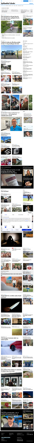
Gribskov (2, 272)
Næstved (2, 60)
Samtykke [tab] (6, 214)
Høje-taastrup (24, 294)
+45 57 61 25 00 (5, 440)
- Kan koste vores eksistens (28, 17)
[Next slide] (32, 102)
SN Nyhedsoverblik (3, 5)
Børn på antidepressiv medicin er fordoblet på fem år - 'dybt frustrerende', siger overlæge (28, 179)
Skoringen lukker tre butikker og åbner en (28, 49)
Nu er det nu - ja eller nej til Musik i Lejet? (5, 249)
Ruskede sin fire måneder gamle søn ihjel (16, 146)
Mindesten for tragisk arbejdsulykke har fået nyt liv (27, 370)
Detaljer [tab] (13, 214)
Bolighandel (27, 64)
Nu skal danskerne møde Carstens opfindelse (16, 260)
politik (26, 45)
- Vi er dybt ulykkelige (27, 28)
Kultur (26, 70)
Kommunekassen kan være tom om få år (11, 274)
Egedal (24, 282)
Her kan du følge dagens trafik (16, 249)
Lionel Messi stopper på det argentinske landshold (27, 204)
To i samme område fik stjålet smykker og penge (5, 11)
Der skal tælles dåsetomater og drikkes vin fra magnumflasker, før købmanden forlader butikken (6, 358)
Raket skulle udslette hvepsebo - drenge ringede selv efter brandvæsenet (6, 62)
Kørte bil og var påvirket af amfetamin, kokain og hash (25, 11)
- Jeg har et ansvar (28, 400)
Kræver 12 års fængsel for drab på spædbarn (27, 260)
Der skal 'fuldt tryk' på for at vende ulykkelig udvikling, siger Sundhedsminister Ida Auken (10, 171)
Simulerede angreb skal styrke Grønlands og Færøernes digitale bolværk (28, 62)
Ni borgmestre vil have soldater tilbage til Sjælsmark (17, 157)
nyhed (25, 42)
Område (10, 5)
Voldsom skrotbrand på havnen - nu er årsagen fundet (28, 389)
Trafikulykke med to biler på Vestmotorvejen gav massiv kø (17, 400)
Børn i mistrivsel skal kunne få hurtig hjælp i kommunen (28, 168)
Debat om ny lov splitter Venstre (27, 249)
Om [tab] (28, 214)
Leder (27, 128)
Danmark (25, 128)
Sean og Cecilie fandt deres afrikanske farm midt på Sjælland (27, 422)
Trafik (26, 67)
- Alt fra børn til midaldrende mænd (10, 114)
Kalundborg (24, 368)
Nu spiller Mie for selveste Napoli (28, 284)
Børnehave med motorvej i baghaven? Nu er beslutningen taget (6, 73)
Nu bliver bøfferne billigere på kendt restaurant (16, 73)
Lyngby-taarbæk (25, 336)
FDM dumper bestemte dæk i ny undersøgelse (9, 338)
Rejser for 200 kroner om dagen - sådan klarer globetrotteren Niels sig (27, 273)
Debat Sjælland (28, 113)
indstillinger (26, 220)
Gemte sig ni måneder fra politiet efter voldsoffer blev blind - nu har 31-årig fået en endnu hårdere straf (16, 316)
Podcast (5, 168)
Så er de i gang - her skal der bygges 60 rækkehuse (27, 57)
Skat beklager (25, 46)
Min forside (7, 5)
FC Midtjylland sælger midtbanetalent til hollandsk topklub (27, 193)
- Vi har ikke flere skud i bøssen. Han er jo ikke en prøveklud (6, 261)
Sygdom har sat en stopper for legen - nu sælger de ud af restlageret (6, 85)
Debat (16, 5)
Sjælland (2, 132)
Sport (22, 5)
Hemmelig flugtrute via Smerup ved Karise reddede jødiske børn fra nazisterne (5, 315)
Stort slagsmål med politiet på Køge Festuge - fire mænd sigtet (28, 315)
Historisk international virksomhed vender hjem (27, 338)
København (24, 45)
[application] (6, 102)
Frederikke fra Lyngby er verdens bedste (27, 327)
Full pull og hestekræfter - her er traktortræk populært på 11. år (10, 413)
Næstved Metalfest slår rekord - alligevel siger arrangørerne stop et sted (17, 389)
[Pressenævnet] (20, 439)
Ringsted (13, 144)
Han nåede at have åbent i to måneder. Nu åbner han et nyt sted (11, 370)
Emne (12, 5)
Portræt (27, 420)
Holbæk (24, 67)
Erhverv (15, 5)
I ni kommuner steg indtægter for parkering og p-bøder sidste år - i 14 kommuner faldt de (6, 134)
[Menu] (32, 1)
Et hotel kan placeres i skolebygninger (27, 78)
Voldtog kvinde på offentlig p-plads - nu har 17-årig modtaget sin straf (11, 43)
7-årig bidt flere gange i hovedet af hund (16, 84)
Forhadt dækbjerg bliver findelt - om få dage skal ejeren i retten (28, 411)
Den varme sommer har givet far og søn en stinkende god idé (28, 357)
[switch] (13, 227)
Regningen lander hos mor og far (28, 130)
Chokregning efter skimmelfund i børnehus (5, 400)
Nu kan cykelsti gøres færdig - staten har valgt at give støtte (27, 69)
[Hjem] (1, 1)
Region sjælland (3, 336)
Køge (23, 26)
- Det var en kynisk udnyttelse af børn (5, 146)
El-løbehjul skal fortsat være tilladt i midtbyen (5, 205)
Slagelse (24, 70)
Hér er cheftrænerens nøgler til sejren (16, 358)
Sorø (1, 411)
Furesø (24, 73)
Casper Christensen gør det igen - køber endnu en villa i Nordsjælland (16, 205)
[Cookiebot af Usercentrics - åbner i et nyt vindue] (28, 212)
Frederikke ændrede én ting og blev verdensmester (6, 157)
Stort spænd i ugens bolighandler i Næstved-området (28, 66)
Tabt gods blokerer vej (26, 54)
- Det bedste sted (27, 71)
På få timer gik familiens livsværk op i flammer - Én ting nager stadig (28, 296)
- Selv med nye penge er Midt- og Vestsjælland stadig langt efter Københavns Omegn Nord (28, 115)
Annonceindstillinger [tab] (20, 214)
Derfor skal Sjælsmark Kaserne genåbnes (6, 194)
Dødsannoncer (20, 5)
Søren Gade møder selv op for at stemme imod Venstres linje (6, 327)
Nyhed (25, 26)
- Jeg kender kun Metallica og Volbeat (5, 389)
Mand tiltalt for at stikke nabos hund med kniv (11, 296)
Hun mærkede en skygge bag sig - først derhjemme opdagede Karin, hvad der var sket (10, 18)
